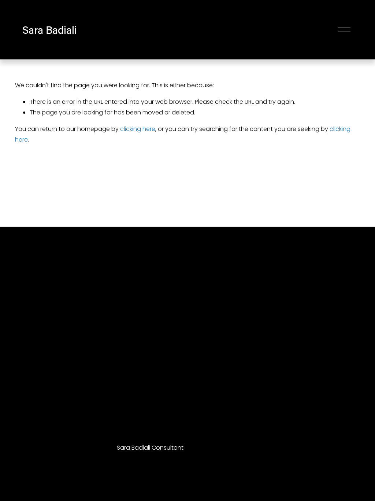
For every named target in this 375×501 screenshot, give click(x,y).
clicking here (137, 129)
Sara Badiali (49, 29)
